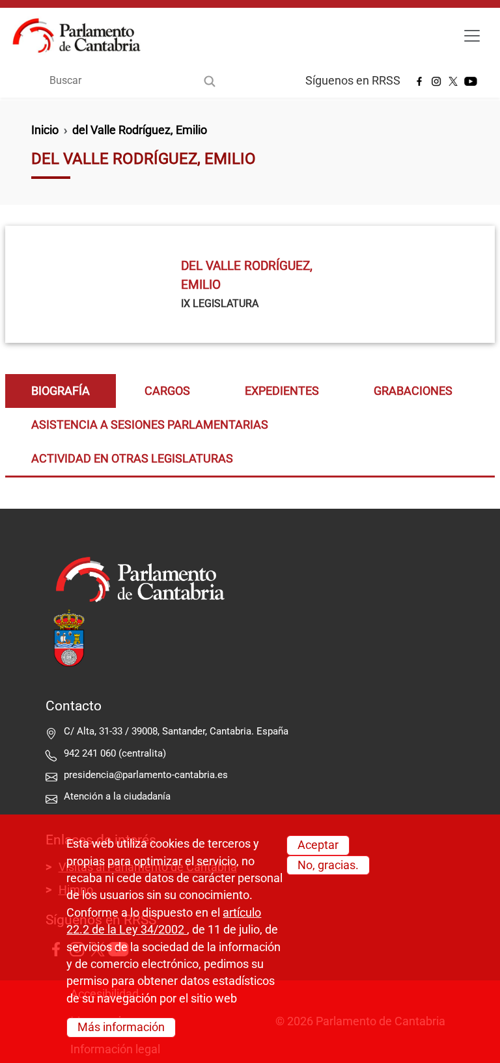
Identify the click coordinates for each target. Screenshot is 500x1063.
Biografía (60, 390)
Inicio (45, 130)
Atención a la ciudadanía (118, 796)
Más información (121, 1027)
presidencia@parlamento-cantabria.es (146, 775)
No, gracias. (328, 865)
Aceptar (318, 845)
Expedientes (282, 390)
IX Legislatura (219, 303)
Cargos (167, 390)
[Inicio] (81, 35)
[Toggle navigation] (472, 35)
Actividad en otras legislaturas (132, 458)
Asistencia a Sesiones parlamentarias (149, 424)
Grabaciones (413, 390)
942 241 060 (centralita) (115, 753)
